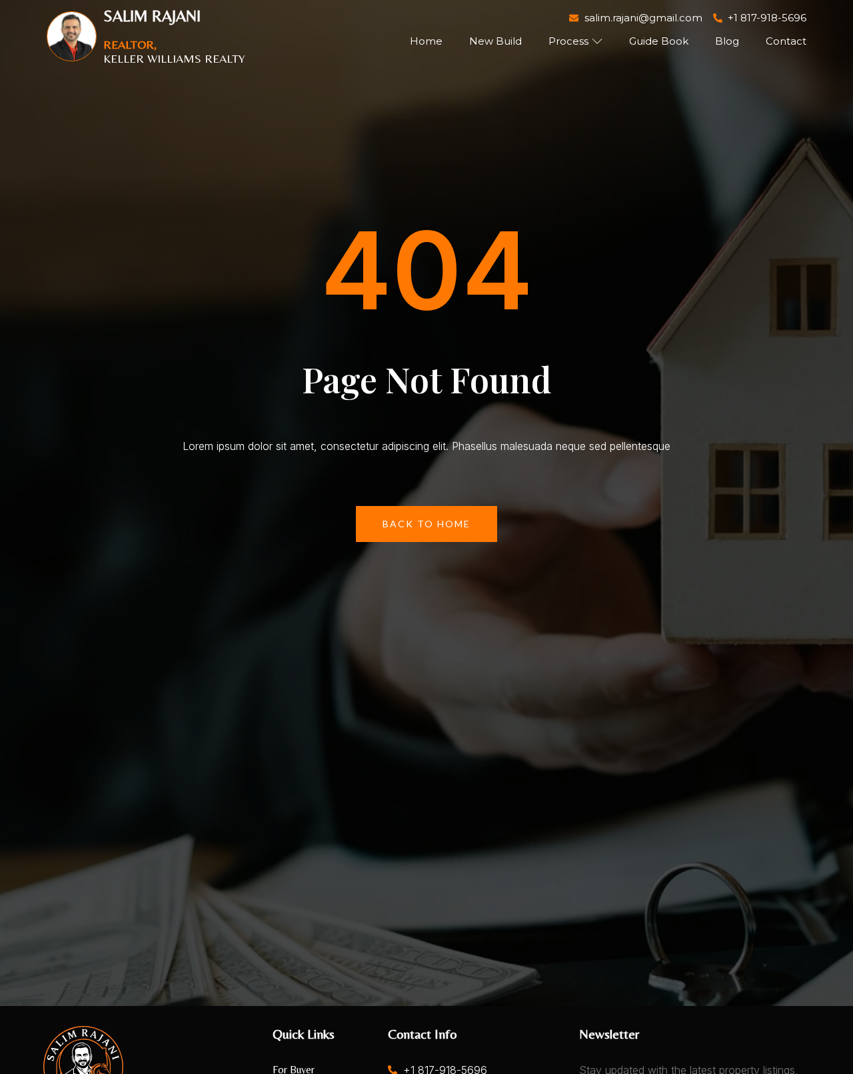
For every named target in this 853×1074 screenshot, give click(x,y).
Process (568, 41)
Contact (786, 41)
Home (426, 41)
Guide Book (658, 41)
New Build (495, 41)
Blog (727, 41)
